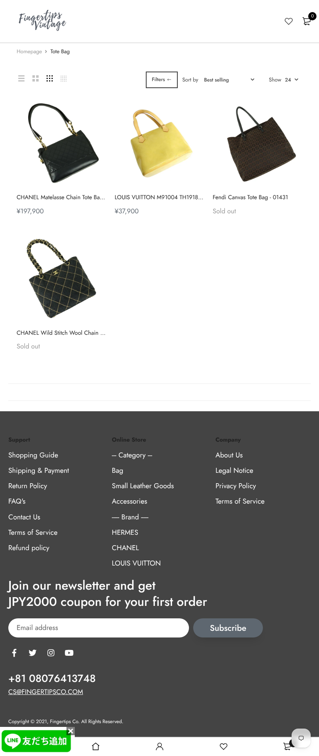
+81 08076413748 (52, 678)
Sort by (190, 80)
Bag (117, 471)
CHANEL (125, 548)
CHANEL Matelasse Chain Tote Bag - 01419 (70, 197)
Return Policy (27, 486)
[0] (306, 21)
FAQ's (16, 501)
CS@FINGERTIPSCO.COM (45, 692)
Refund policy (28, 548)
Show (275, 80)
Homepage (29, 51)
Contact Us (24, 517)
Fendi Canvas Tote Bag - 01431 (250, 197)
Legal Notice (234, 471)
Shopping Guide (33, 455)
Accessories (129, 501)
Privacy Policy (236, 486)
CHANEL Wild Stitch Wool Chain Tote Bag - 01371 (79, 333)
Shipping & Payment (38, 471)
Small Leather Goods (143, 486)
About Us (229, 455)
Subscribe (228, 628)
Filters (158, 79)
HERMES (125, 532)
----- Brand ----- (130, 517)
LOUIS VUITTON (136, 563)
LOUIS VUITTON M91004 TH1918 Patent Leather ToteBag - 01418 (195, 197)
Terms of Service (32, 532)
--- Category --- (132, 455)
